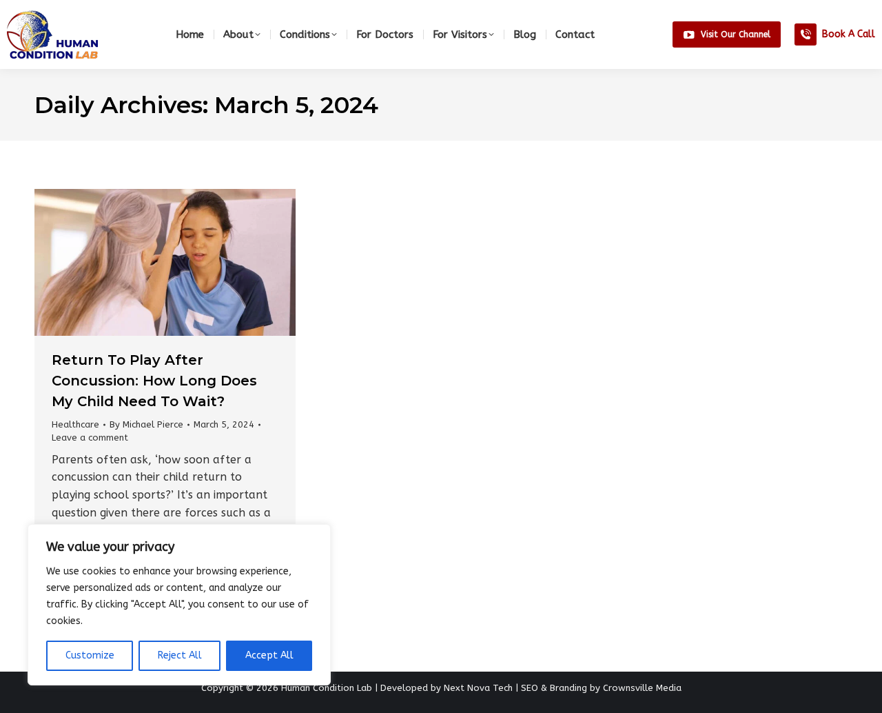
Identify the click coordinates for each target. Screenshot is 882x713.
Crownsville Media (642, 688)
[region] (179, 604)
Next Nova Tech (478, 688)
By (146, 424)
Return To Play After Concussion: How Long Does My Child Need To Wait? (154, 381)
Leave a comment (90, 437)
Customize (89, 655)
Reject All (180, 655)
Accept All (269, 655)
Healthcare (75, 424)
